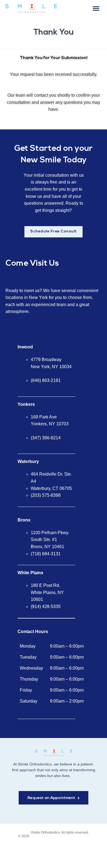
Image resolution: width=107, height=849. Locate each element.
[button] (96, 8)
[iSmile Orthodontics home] (53, 752)
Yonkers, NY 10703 (50, 423)
